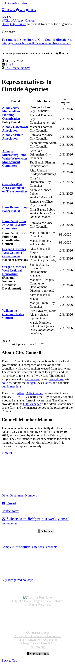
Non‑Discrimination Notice (37, 622)
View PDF (8, 453)
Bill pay (33, 10)
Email (9, 64)
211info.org (37, 647)
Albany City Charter (30, 393)
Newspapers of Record (37, 618)
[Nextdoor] (18, 539)
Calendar (10, 10)
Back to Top (9, 660)
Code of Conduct (37, 615)
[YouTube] (13, 539)
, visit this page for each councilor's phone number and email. (37, 41)
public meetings (11, 386)
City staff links (39, 653)
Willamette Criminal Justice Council (13, 314)
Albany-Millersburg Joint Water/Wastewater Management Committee (14, 158)
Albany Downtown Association (15, 128)
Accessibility (37, 611)
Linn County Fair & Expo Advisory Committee (14, 224)
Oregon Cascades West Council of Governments (14, 252)
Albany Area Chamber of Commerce (37, 636)
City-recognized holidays (17, 580)
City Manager (32, 404)
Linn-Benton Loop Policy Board (15, 209)
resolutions (56, 379)
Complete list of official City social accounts (29, 547)
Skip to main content (15, 3)
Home (5, 24)
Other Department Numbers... (20, 495)
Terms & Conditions (37, 625)
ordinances (32, 379)
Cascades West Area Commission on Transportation (14, 187)
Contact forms (10, 511)
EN (4, 17)
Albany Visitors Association (12, 136)
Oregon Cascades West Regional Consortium (14, 270)
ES (9, 17)
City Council (18, 24)
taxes (48, 383)
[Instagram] (8, 539)
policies (6, 383)
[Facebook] (3, 539)
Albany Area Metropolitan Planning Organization (11, 113)
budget (30, 383)
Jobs (22, 10)
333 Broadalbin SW (17, 68)
